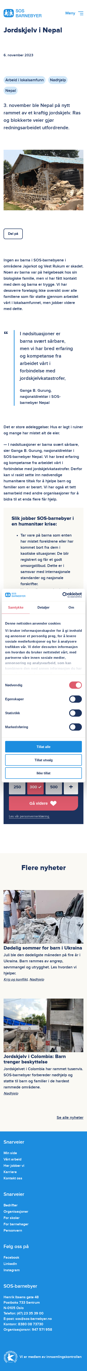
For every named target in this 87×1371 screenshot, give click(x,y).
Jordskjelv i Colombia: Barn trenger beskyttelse (35, 1059)
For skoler (12, 1218)
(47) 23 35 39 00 (30, 1313)
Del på (13, 233)
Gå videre (38, 803)
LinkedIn (10, 1264)
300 (33, 787)
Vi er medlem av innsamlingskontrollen (51, 1357)
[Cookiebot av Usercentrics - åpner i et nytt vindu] (62, 595)
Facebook (11, 1257)
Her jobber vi (14, 1165)
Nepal (10, 90)
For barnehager (16, 1224)
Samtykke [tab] (15, 607)
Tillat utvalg (44, 760)
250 (17, 787)
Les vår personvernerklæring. (29, 816)
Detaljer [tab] (43, 607)
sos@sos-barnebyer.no (33, 1319)
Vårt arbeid (12, 1159)
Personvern (13, 1230)
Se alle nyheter (70, 1117)
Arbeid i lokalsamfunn (24, 80)
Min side (10, 1153)
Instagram (12, 1270)
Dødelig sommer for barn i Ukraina (43, 948)
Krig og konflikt (15, 979)
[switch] (75, 699)
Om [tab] (71, 607)
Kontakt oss (13, 1178)
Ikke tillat (43, 773)
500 (54, 787)
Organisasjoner (16, 1211)
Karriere (10, 1172)
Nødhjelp (58, 80)
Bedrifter (11, 1205)
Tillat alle (43, 747)
